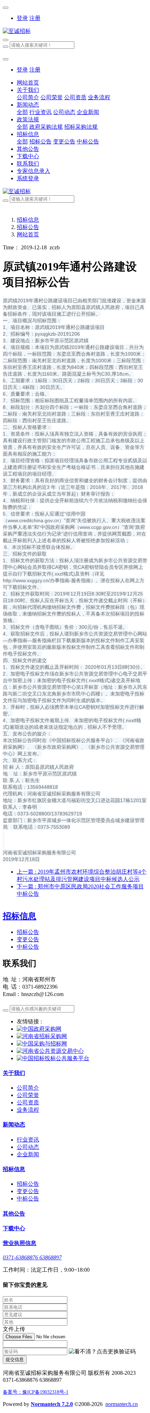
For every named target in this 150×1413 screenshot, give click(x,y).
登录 (22, 18)
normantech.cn (121, 1404)
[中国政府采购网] (39, 1029)
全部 (22, 112)
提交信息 (15, 1359)
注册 (34, 18)
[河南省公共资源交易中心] (50, 1051)
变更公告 (28, 939)
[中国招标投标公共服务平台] (53, 1058)
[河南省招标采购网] (42, 1036)
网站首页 (28, 83)
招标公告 (28, 227)
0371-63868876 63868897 (32, 1257)
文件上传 (14, 1329)
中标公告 (28, 947)
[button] (102, 1351)
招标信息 (28, 220)
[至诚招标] (75, 31)
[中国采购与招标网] (42, 1044)
